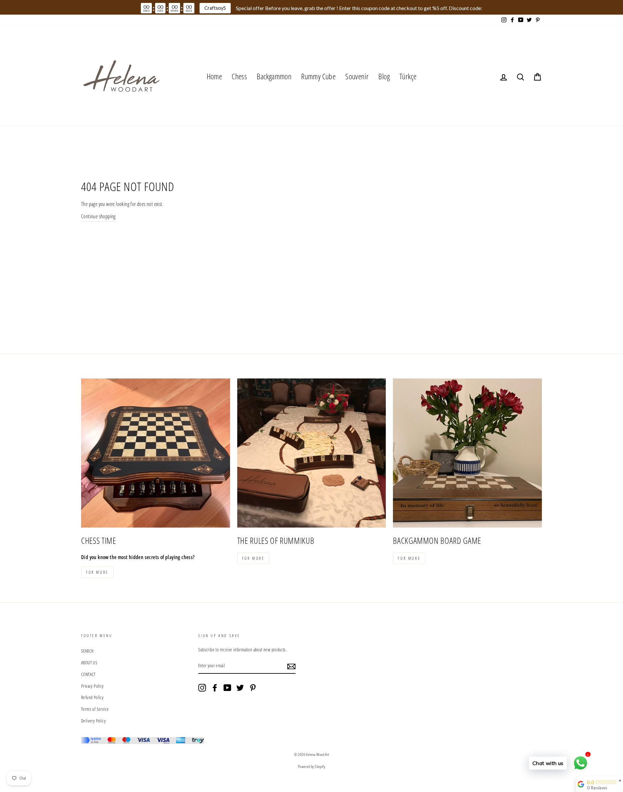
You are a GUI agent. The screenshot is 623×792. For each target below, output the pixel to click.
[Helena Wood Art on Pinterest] (253, 687)
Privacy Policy (92, 686)
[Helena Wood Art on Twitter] (240, 687)
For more (97, 572)
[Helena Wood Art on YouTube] (227, 687)
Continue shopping (98, 216)
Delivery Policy (93, 721)
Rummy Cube (318, 76)
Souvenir (357, 76)
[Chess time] (155, 453)
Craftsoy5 (215, 8)
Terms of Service (95, 709)
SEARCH (87, 651)
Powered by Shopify (311, 766)
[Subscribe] (291, 666)
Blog (384, 76)
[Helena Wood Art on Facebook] (215, 687)
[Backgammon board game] (467, 453)
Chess (239, 76)
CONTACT (88, 674)
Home (214, 76)
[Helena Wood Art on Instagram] (202, 687)
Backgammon (274, 76)
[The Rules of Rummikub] (311, 453)
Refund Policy (92, 697)
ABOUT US (89, 662)
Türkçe (407, 76)
